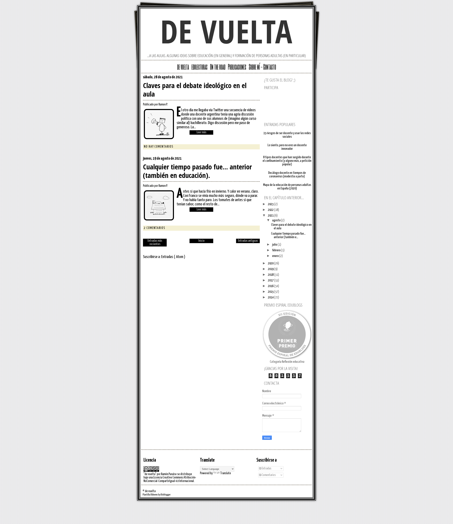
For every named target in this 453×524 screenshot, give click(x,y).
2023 (271, 204)
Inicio (201, 240)
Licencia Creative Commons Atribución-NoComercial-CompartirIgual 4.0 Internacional (170, 479)
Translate (225, 473)
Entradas (266, 468)
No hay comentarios (158, 146)
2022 (271, 210)
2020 (271, 263)
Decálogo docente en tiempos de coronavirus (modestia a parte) (287, 174)
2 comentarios (154, 228)
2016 (271, 286)
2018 (271, 274)
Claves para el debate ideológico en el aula (194, 89)
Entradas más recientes (155, 242)
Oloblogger (165, 495)
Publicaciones (237, 66)
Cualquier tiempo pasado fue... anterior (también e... (288, 235)
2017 (271, 280)
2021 (271, 215)
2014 (271, 297)
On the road (217, 66)
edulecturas (199, 66)
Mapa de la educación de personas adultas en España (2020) (287, 186)
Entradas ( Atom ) (173, 257)
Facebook (257, 78)
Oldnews (154, 495)
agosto (276, 220)
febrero (276, 250)
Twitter (245, 78)
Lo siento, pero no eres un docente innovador (287, 147)
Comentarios (268, 475)
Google (240, 78)
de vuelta (226, 31)
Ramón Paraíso (169, 474)
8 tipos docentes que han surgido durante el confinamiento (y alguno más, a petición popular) (287, 161)
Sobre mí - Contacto (262, 66)
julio (275, 244)
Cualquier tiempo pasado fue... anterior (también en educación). (197, 171)
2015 (271, 291)
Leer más (201, 132)
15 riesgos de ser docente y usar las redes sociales (287, 134)
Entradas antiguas (248, 240)
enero (275, 256)
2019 (271, 269)
